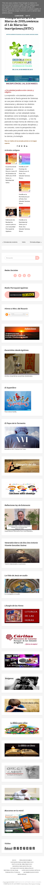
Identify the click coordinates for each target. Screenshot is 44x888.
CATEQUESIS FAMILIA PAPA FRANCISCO (22, 862)
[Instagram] (24, 275)
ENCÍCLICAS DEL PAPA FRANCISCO (22, 864)
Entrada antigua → (36, 242)
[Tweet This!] (19, 146)
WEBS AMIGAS (22, 874)
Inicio (23, 242)
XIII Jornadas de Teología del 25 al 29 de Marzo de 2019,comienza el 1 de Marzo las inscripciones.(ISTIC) (21, 21)
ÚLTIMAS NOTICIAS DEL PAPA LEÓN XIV (22, 868)
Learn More (19, 16)
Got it (27, 16)
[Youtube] (29, 275)
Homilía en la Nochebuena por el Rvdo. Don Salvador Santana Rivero (24, 198)
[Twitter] (19, 275)
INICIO (14, 860)
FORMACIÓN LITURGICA (12, 872)
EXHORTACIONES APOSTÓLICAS (22, 866)
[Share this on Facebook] (17, 146)
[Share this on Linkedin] (27, 146)
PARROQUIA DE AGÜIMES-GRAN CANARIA (27, 882)
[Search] (37, 258)
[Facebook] (15, 275)
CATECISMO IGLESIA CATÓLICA (31, 870)
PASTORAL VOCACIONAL (11, 870)
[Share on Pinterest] (24, 146)
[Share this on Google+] (21, 146)
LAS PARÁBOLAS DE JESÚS (31, 872)
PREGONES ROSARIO (26, 860)
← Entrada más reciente (9, 242)
